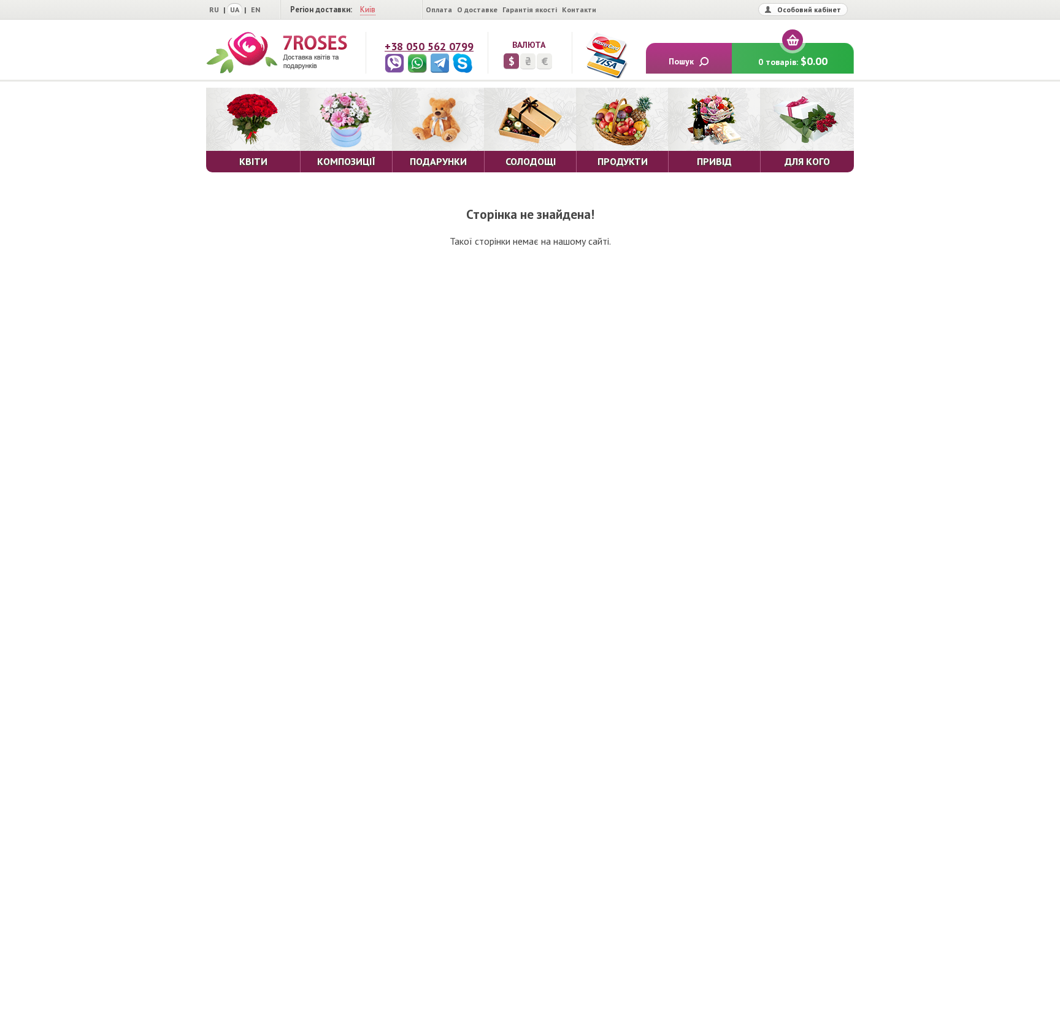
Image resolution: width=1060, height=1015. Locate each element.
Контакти (579, 9)
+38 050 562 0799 (429, 46)
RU (214, 9)
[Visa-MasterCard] (606, 55)
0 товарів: (793, 61)
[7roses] (276, 53)
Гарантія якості (529, 9)
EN (255, 9)
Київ (367, 9)
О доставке (477, 9)
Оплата (439, 9)
